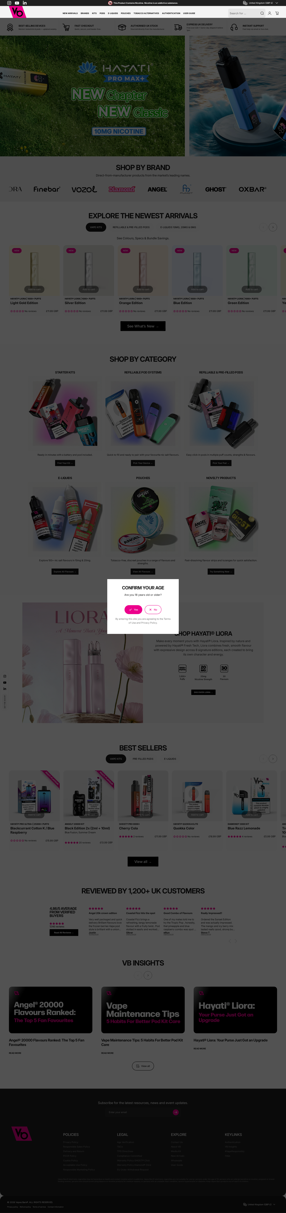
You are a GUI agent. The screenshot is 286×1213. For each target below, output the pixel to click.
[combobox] (261, 3)
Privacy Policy (149, 622)
